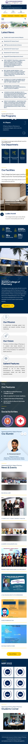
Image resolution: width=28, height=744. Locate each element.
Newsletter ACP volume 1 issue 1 (11, 48)
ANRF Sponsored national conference (13, 45)
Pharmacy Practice (14, 158)
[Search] (25, 18)
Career (22, 15)
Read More (7, 305)
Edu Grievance (13, 12)
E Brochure (26, 180)
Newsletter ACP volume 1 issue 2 (11, 52)
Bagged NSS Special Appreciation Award (13, 56)
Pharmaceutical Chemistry (6, 158)
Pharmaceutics (23, 157)
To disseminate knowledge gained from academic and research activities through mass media (14, 327)
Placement (17, 15)
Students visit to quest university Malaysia (13, 37)
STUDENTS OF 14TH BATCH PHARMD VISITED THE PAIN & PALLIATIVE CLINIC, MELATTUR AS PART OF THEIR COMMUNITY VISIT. (14, 81)
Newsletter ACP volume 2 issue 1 (11, 41)
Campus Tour (26, 173)
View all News (13, 654)
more (24, 132)
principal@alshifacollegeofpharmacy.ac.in (13, 8)
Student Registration (21, 12)
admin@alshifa (20, 741)
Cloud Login (10, 15)
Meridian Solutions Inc (16, 739)
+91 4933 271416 (7, 5)
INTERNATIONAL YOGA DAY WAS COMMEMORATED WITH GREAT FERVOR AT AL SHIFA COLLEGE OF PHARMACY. (15, 87)
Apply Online (5, 12)
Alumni (4, 15)
